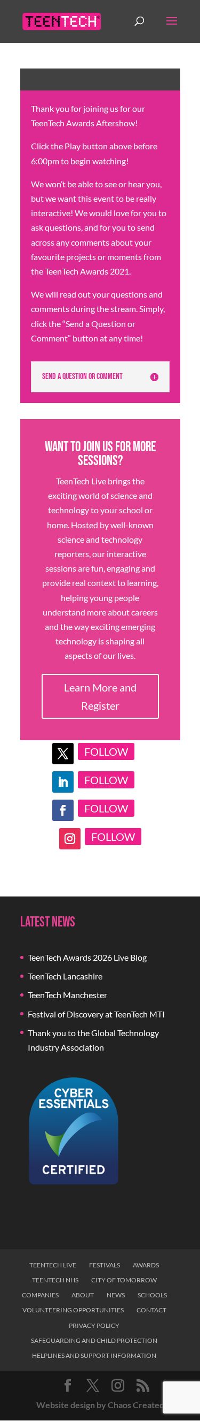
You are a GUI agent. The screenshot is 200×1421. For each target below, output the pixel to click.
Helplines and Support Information (94, 1355)
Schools (152, 1295)
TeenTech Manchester (67, 995)
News (116, 1295)
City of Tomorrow (124, 1280)
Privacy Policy (94, 1325)
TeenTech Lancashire (65, 976)
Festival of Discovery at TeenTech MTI (96, 1014)
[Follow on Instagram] (70, 838)
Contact (151, 1310)
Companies (40, 1295)
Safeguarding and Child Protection (94, 1340)
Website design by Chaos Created (100, 1405)
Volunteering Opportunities (73, 1310)
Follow (106, 751)
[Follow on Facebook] (63, 810)
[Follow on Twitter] (63, 753)
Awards (146, 1265)
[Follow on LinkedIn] (63, 782)
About (82, 1295)
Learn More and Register (100, 696)
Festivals (104, 1265)
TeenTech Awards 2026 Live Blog (87, 957)
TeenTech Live (52, 1265)
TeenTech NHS (55, 1280)
